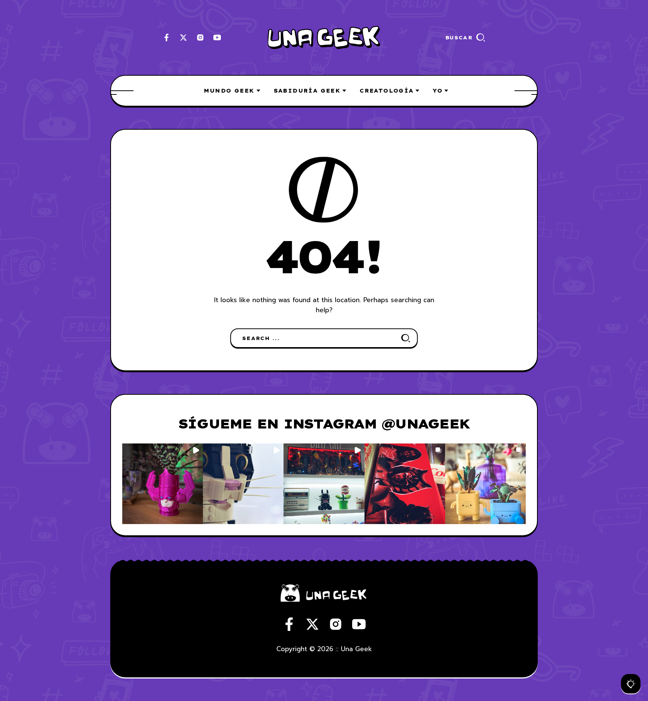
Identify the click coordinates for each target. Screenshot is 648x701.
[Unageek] (324, 38)
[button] (162, 483)
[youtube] (217, 37)
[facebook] (166, 37)
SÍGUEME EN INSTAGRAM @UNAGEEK (324, 423)
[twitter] (183, 37)
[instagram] (200, 37)
